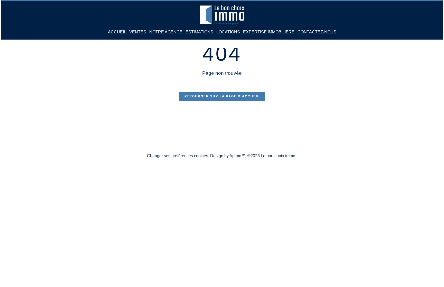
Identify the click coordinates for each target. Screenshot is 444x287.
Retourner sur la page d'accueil (222, 96)
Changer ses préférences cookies (177, 156)
